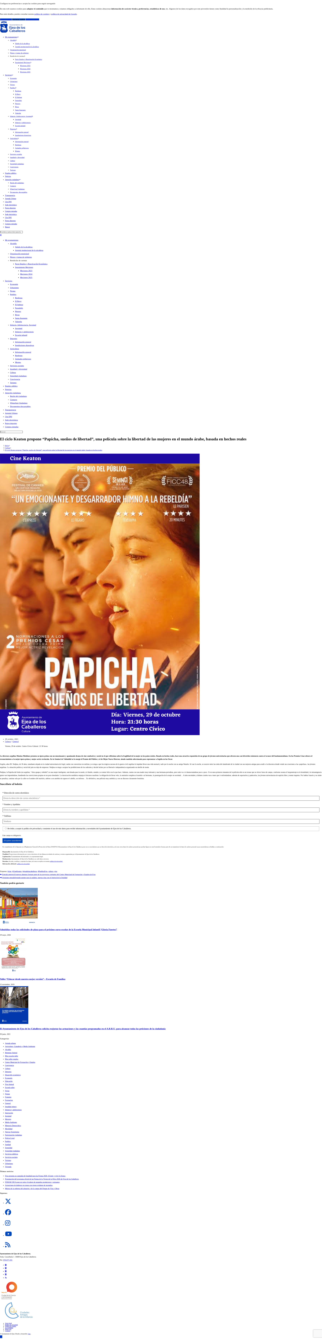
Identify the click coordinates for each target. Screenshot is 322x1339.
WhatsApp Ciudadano (18, 403)
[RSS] (7, 1245)
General (16, 742)
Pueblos (13, 294)
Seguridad (8, 1148)
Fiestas (12, 291)
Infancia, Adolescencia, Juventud (23, 325)
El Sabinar (19, 305)
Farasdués (19, 308)
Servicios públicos (11, 1154)
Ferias (7, 1091)
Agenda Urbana (11, 413)
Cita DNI (8, 417)
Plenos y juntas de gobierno (21, 257)
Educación (8, 1081)
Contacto (13, 400)
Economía (14, 284)
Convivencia (15, 379)
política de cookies (41, 14)
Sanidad (8, 1145)
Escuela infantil (21, 335)
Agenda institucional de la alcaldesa (29, 250)
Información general (23, 342)
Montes (18, 362)
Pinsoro (18, 311)
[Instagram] (7, 1223)
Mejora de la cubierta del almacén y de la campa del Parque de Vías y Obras (32, 1189)
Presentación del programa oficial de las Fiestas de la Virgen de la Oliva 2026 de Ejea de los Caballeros (42, 1179)
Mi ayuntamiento (11, 240)
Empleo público (11, 386)
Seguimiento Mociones (24, 267)
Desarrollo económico (13, 1075)
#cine (9, 871)
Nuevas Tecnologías (12, 1132)
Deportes (13, 339)
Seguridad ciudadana (18, 376)
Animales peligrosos (23, 359)
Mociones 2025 (26, 277)
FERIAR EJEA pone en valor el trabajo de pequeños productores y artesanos (32, 1182)
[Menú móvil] (1, 235)
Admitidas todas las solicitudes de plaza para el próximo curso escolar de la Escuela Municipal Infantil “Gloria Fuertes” (58, 929)
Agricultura (14, 349)
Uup (29, 1334)
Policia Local (9, 1138)
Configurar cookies (32, 19)
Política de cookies (10, 1326)
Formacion (9, 1100)
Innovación (9, 1113)
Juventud (18, 328)
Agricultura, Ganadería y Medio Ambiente (20, 1046)
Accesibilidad (9, 1328)
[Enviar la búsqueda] (23, 432)
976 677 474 (7, 1260)
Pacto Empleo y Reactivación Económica (31, 264)
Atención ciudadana (13, 393)
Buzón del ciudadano (18, 396)
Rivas (17, 315)
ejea (55, 871)
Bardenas (18, 298)
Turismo (13, 383)
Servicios (8, 281)
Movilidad (8, 1129)
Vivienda (8, 1167)
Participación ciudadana (13, 1135)
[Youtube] (8, 1234)
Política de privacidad (11, 1325)
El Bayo (18, 301)
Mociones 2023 (26, 271)
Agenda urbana (10, 1043)
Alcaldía (13, 244)
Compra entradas (11, 427)
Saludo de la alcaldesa (23, 247)
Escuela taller (10, 1088)
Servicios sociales (17, 366)
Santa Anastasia (21, 318)
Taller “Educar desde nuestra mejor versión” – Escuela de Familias (32, 979)
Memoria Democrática (13, 1126)
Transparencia (10, 410)
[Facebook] (8, 1212)
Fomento (8, 1097)
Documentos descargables (20, 406)
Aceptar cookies (6, 19)
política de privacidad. (56, 861)
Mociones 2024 (26, 274)
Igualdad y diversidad (18, 369)
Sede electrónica (11, 420)
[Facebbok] (5, 1268)
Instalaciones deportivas (24, 345)
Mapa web (8, 1329)
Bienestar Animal (11, 1053)
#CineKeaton (17, 871)
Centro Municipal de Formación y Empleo (20, 1062)
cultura (50, 871)
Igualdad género (10, 1107)
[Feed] (6, 1278)
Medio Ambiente (11, 1122)
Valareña (18, 322)
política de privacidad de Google (64, 14)
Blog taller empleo (11, 1059)
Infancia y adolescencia (24, 332)
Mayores (8, 1119)
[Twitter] (5, 1265)
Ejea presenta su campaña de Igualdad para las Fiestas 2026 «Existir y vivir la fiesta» (35, 1176)
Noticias (8, 389)
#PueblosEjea (42, 871)
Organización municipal (19, 254)
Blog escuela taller (11, 1056)
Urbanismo (14, 288)
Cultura (13, 373)
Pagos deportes (11, 423)
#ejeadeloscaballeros (30, 871)
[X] (8, 1201)
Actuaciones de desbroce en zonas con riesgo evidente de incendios (28, 1185)
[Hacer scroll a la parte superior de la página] (1, 1336)
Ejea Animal (9, 1084)
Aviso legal (8, 1323)
